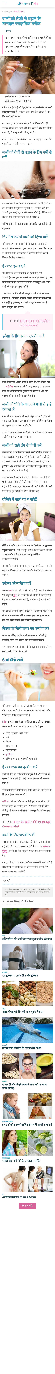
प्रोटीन (9, 386)
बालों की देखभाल (19, 12)
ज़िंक (4, 721)
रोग (3, 1194)
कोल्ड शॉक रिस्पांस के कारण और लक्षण (21, 1048)
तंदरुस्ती (4, 1045)
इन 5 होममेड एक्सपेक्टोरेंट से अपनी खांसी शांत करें (27, 1124)
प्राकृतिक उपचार (7, 1121)
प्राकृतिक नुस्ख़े (7, 12)
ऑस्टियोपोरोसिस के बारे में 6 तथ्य (19, 1197)
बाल (10, 590)
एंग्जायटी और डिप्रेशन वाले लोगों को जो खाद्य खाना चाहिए (24, 1086)
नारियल (5, 801)
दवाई (3, 936)
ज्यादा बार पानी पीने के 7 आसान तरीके (21, 1161)
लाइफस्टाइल (6, 1158)
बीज (15, 594)
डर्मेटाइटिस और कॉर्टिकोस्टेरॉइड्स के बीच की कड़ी (27, 939)
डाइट (4, 1009)
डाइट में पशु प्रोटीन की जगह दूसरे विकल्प (22, 1011)
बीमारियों (4, 972)
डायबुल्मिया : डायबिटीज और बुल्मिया (20, 975)
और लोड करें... (27, 1205)
